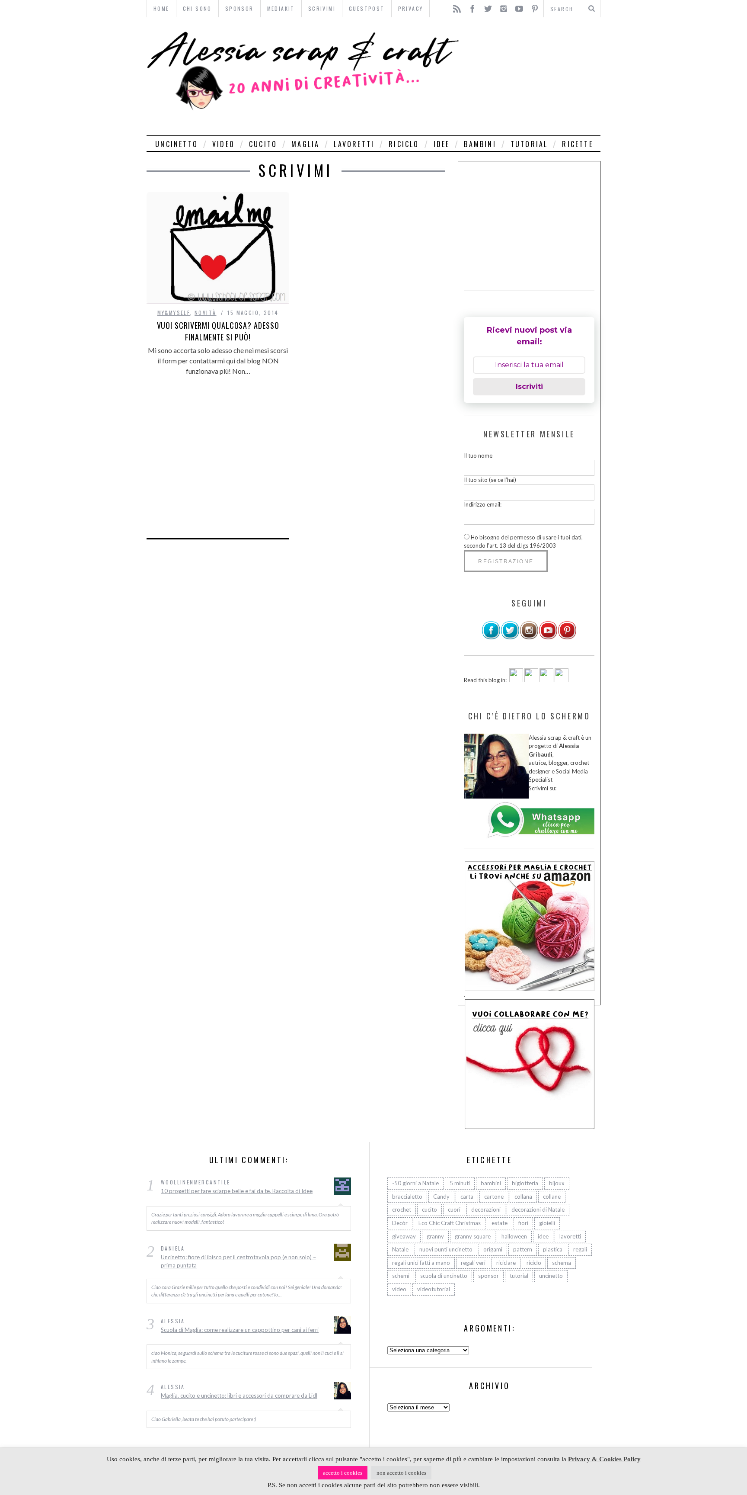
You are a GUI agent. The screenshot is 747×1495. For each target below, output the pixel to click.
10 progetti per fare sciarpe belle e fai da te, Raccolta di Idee (237, 1190)
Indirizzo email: (482, 504)
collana (523, 1196)
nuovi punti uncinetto (445, 1249)
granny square (473, 1236)
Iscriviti (529, 386)
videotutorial (433, 1289)
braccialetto (407, 1196)
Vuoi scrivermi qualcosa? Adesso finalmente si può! (218, 331)
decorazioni (486, 1209)
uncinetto (176, 144)
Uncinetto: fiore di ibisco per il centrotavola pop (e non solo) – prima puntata (238, 1261)
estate (500, 1222)
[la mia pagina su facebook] (491, 637)
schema (561, 1262)
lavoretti (354, 144)
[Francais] (561, 680)
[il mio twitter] (510, 637)
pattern (522, 1249)
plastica (552, 1249)
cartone (494, 1196)
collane (552, 1196)
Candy (441, 1196)
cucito (263, 144)
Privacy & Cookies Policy (604, 1459)
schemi (400, 1275)
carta (466, 1196)
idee (442, 144)
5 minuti (460, 1183)
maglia (305, 144)
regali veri (473, 1262)
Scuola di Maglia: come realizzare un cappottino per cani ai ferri (240, 1329)
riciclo (404, 144)
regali (580, 1249)
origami (492, 1249)
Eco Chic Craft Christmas (449, 1222)
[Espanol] (546, 680)
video (223, 144)
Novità (205, 312)
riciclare (506, 1262)
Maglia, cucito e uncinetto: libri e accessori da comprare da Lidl (239, 1395)
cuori (454, 1209)
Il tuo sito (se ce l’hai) (490, 479)
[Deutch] (531, 680)
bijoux (557, 1183)
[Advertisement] (532, 76)
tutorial (529, 144)
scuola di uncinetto (443, 1275)
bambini (480, 144)
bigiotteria (525, 1183)
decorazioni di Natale (538, 1209)
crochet (401, 1209)
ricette (577, 144)
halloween (514, 1236)
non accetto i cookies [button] (401, 1472)
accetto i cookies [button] (342, 1472)
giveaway (404, 1236)
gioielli (547, 1222)
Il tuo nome (478, 455)
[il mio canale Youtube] (548, 637)
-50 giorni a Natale (415, 1183)
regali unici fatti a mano (421, 1262)
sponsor (488, 1275)
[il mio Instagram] (529, 637)
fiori (523, 1222)
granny (435, 1236)
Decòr (400, 1222)
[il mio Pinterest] (567, 637)
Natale (400, 1249)
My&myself (173, 312)
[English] (516, 680)
